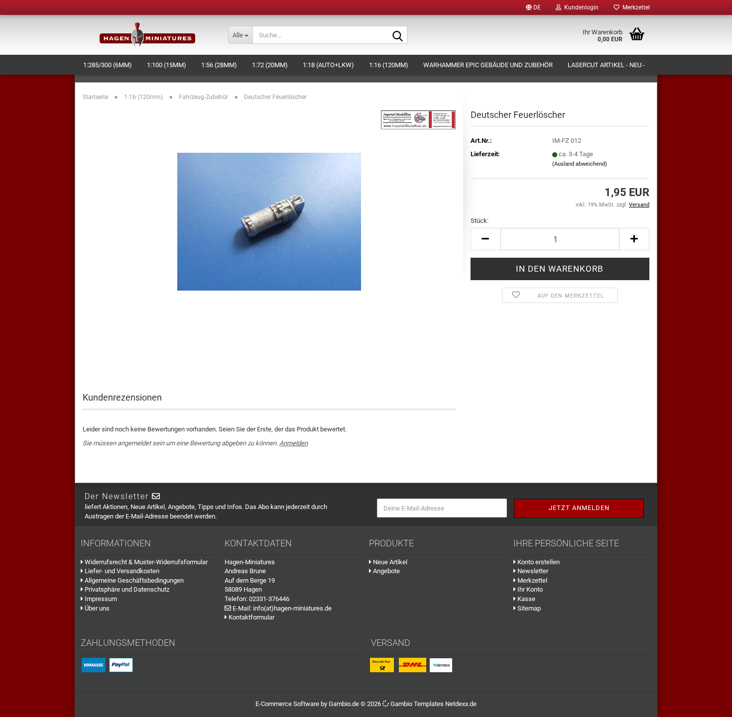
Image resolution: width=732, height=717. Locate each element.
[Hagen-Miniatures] (147, 35)
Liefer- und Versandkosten (121, 571)
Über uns (96, 608)
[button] (533, 7)
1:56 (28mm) (219, 65)
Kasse (525, 599)
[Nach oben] (712, 702)
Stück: (479, 220)
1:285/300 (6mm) (107, 65)
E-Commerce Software (287, 704)
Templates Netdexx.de (445, 704)
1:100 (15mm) (166, 65)
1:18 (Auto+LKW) (328, 65)
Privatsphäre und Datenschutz (126, 589)
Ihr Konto (529, 589)
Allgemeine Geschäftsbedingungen (133, 580)
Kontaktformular (250, 617)
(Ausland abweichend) (579, 164)
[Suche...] (397, 35)
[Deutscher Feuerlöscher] (269, 220)
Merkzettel (634, 7)
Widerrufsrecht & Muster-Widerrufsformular (145, 562)
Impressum (100, 599)
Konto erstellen (538, 562)
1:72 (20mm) (270, 65)
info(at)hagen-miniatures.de (292, 608)
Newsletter (532, 571)
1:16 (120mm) (388, 65)
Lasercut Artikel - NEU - (606, 65)
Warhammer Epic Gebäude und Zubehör (488, 65)
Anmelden (293, 443)
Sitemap (528, 608)
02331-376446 (269, 599)
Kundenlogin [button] (580, 7)
